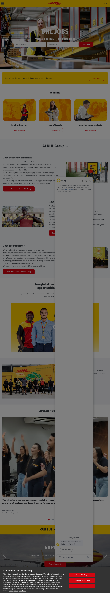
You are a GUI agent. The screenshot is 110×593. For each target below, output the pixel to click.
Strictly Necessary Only (82, 580)
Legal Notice (22, 591)
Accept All (82, 586)
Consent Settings (82, 575)
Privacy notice (13, 591)
